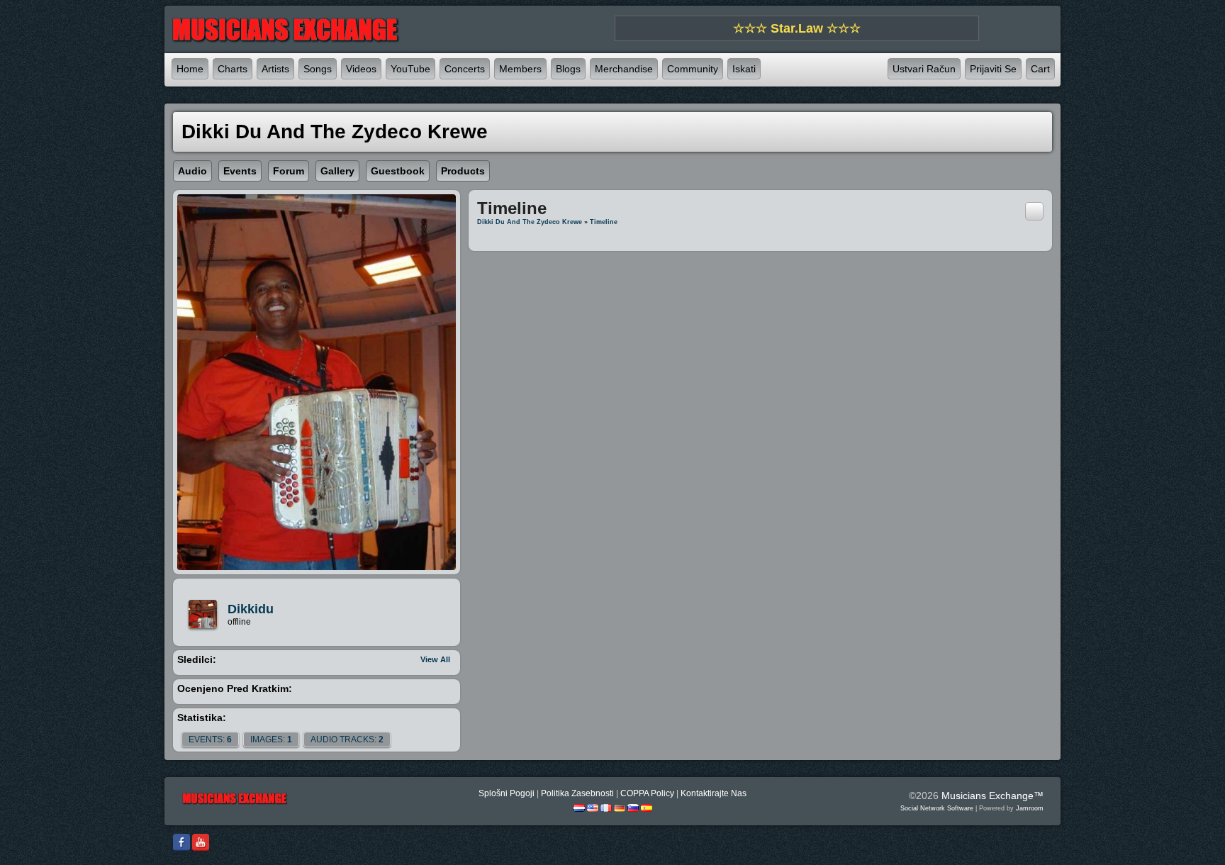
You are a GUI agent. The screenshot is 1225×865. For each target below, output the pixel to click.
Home (190, 68)
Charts (232, 68)
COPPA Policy (647, 793)
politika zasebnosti (577, 793)
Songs (317, 68)
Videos (361, 68)
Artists (275, 68)
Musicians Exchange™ (992, 795)
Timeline (603, 221)
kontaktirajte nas (713, 793)
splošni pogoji (507, 793)
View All (435, 659)
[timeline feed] (1034, 211)
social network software (936, 808)
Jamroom (1030, 808)
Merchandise (624, 68)
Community (692, 68)
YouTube (410, 68)
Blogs (568, 68)
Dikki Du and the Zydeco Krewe (529, 221)
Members (520, 68)
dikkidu (251, 609)
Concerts (464, 68)
